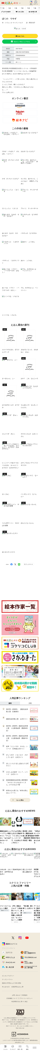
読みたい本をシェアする (22, 42)
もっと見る (20, 800)
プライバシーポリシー (26, 998)
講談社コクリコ (4, 910)
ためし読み (21, 12)
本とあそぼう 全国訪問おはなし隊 (12, 987)
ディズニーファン (7, 979)
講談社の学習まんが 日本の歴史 (11, 983)
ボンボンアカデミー (8, 976)
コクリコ (16, 922)
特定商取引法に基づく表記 (19, 1001)
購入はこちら (20, 36)
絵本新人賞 (34, 12)
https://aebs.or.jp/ (20, 1028)
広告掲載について (11, 998)
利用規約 (24, 995)
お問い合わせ (16, 995)
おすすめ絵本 (7, 12)
